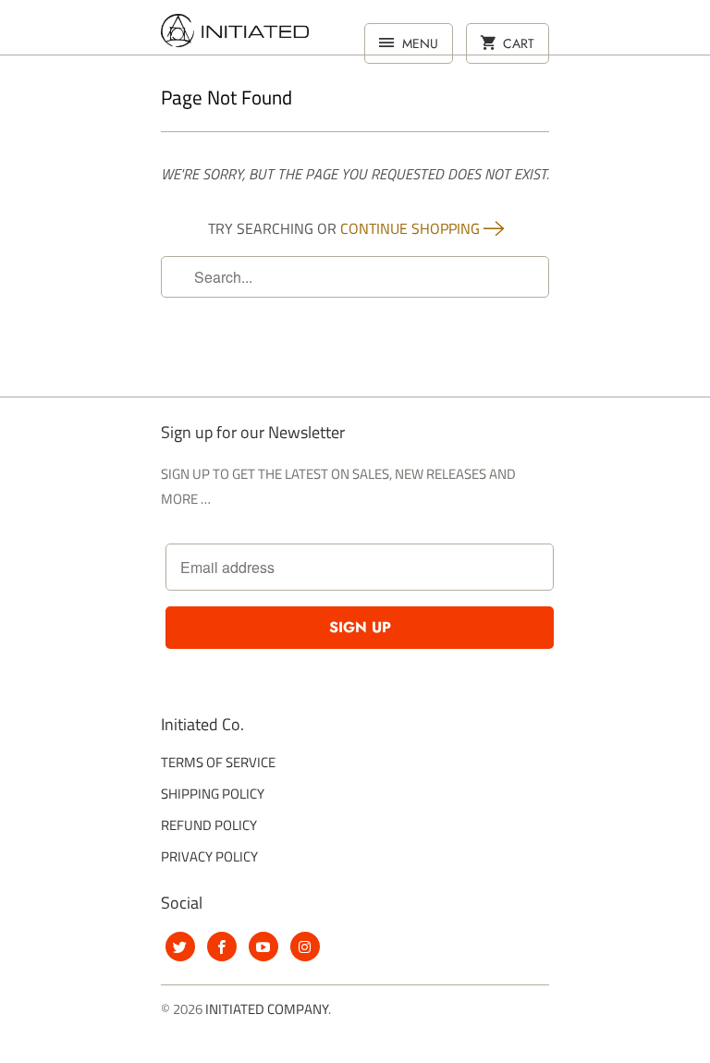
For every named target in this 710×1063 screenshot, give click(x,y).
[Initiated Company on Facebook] (222, 946)
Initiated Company (266, 1009)
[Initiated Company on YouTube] (263, 946)
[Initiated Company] (235, 34)
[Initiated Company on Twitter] (180, 946)
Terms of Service (218, 762)
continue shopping (412, 228)
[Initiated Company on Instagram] (305, 946)
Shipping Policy (212, 793)
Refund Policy (209, 825)
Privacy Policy (209, 856)
